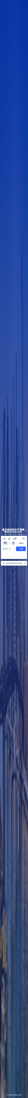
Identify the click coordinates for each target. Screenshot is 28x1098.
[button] (25, 2)
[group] (6, 543)
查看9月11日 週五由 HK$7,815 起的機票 (13, 534)
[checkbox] (23, 538)
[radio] (4, 538)
